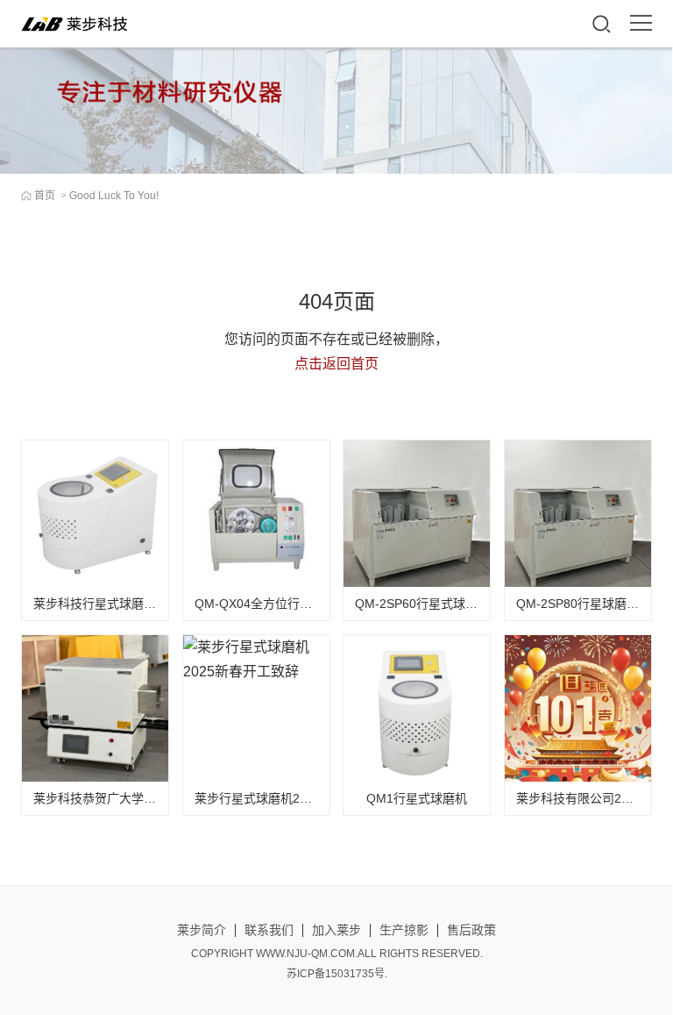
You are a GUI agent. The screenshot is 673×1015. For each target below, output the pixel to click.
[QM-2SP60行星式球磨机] (417, 513)
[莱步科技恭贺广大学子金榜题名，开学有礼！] (95, 708)
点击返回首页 (336, 363)
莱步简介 (201, 930)
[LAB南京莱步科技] (76, 24)
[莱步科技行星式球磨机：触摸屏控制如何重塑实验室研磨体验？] (95, 513)
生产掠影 (404, 930)
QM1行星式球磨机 (416, 798)
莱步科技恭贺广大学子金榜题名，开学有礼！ (156, 798)
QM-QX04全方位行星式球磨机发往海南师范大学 (327, 604)
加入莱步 (336, 930)
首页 (44, 195)
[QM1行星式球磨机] (417, 708)
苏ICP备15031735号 (336, 974)
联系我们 (269, 930)
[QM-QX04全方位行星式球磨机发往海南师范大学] (256, 513)
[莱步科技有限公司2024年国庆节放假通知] (578, 708)
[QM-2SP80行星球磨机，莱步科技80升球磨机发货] (578, 513)
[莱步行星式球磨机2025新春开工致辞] (256, 708)
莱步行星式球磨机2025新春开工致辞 (294, 798)
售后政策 (471, 930)
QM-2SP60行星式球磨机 (422, 604)
